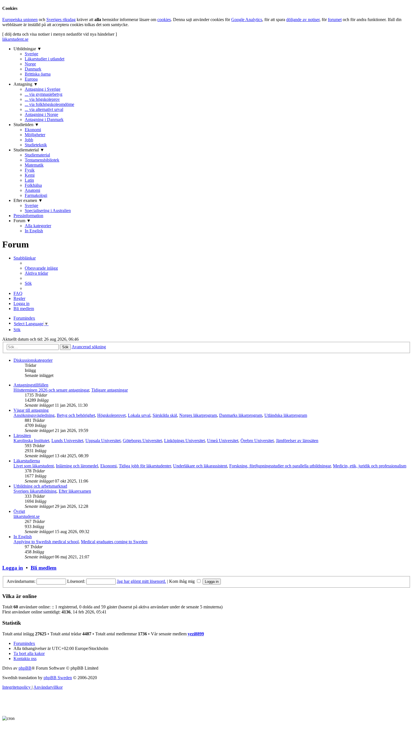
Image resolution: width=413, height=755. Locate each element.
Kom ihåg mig (182, 581)
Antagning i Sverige (42, 89)
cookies (164, 19)
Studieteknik (36, 144)
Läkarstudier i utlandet (44, 58)
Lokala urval (139, 415)
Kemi (30, 175)
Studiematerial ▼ (28, 149)
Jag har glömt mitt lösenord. (141, 581)
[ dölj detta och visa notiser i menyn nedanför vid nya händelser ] (59, 34)
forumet (335, 19)
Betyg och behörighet (76, 415)
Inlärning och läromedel (77, 465)
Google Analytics (246, 19)
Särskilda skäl (165, 415)
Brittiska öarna (38, 74)
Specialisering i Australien (48, 210)
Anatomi (32, 190)
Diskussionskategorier (33, 360)
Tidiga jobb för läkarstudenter (145, 465)
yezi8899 (196, 633)
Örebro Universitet (257, 440)
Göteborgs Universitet (142, 440)
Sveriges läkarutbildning (34, 491)
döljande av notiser (302, 19)
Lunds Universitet (67, 440)
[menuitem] (41, 268)
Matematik (34, 165)
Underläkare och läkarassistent (200, 465)
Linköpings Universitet (184, 440)
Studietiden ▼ (26, 124)
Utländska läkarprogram (285, 415)
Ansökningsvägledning (34, 415)
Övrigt (19, 511)
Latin (29, 180)
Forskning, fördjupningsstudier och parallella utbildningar (280, 465)
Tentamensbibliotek (42, 160)
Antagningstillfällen (30, 385)
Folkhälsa (33, 185)
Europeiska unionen (20, 19)
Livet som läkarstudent (33, 465)
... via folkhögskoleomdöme (49, 104)
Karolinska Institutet (31, 440)
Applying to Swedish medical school (46, 541)
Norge (30, 64)
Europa (31, 79)
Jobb (29, 139)
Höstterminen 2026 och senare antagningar (51, 390)
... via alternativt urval (44, 109)
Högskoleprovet (111, 415)
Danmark (33, 69)
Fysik (30, 170)
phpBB (25, 668)
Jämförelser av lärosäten (297, 440)
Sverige (31, 53)
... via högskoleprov (42, 99)
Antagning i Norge (41, 114)
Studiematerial (37, 155)
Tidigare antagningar (109, 390)
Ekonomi (33, 129)
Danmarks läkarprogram (240, 415)
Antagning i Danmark (44, 119)
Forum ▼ (22, 220)
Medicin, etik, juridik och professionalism (369, 465)
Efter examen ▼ (28, 200)
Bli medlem (43, 568)
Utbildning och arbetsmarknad (40, 486)
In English (34, 230)
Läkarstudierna (26, 460)
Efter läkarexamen (75, 491)
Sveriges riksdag (61, 19)
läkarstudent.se (15, 39)
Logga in (12, 568)
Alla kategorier (38, 225)
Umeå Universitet (222, 440)
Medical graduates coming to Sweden (114, 541)
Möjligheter (35, 134)
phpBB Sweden (58, 677)
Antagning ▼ (25, 84)
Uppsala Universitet (103, 440)
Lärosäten (22, 435)
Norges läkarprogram (198, 415)
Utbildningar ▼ (27, 48)
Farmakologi (36, 195)
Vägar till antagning (31, 410)
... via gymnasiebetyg (43, 94)
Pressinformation (28, 215)
